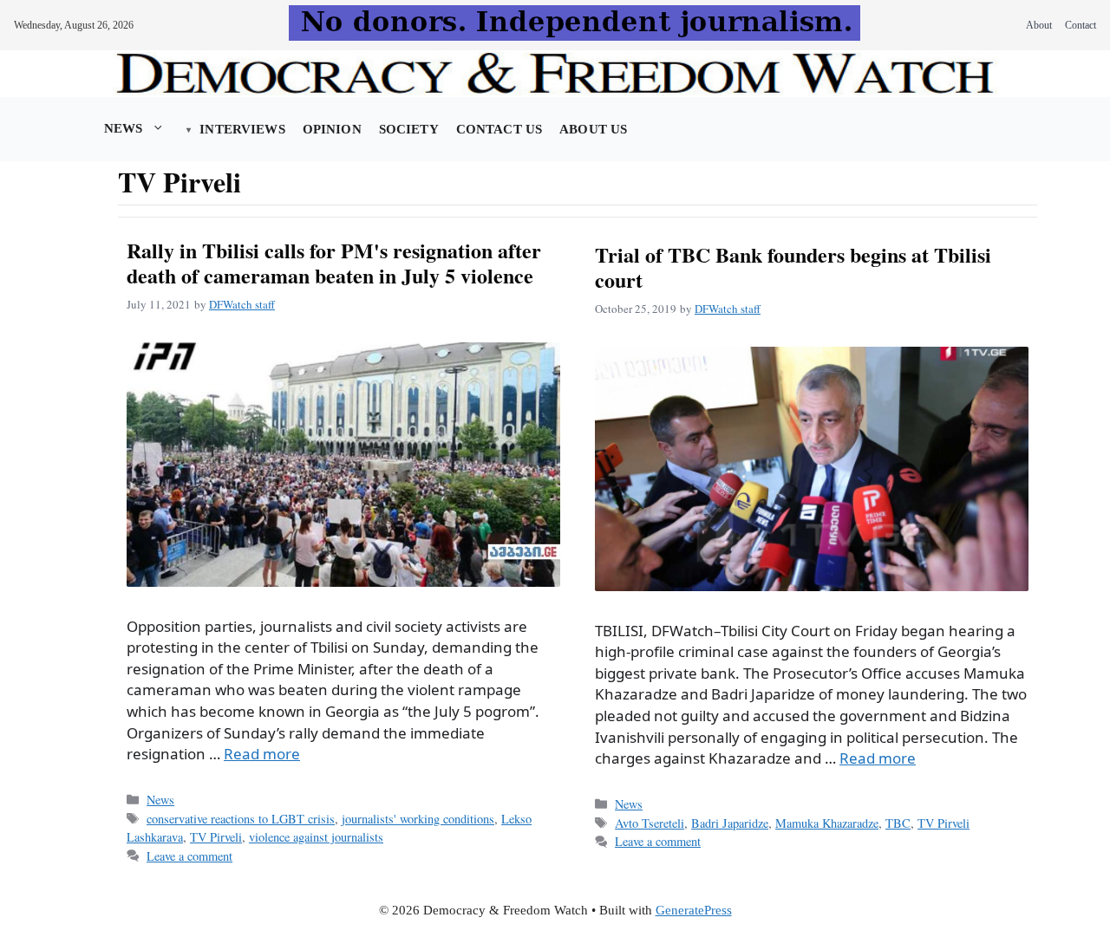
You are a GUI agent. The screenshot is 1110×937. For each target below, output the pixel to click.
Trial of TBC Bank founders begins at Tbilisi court (793, 267)
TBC (898, 823)
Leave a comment (189, 856)
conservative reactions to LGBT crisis (241, 818)
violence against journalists (316, 837)
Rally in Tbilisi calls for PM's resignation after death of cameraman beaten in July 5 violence (334, 262)
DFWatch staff (242, 304)
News (123, 128)
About (1039, 25)
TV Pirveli (216, 837)
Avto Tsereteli (649, 823)
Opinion (332, 129)
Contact (1080, 25)
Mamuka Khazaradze (826, 823)
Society (409, 129)
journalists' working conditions (418, 818)
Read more (262, 754)
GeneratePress (694, 910)
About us (593, 129)
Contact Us (499, 129)
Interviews (241, 129)
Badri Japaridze (729, 823)
